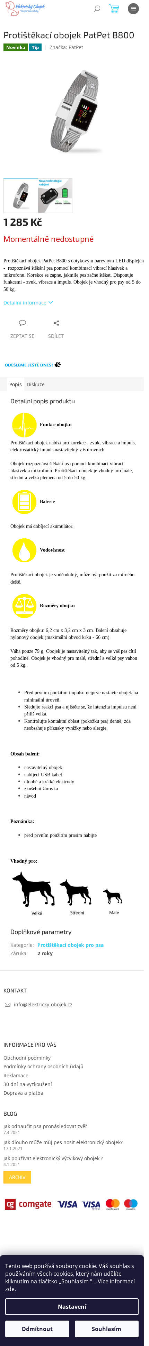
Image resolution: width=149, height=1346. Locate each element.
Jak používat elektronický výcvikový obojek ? (53, 1158)
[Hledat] (97, 9)
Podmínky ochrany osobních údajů (43, 1066)
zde (10, 1289)
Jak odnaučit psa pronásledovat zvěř (45, 1126)
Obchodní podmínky (27, 1057)
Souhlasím (106, 1329)
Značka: (66, 47)
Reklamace (15, 1075)
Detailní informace (24, 302)
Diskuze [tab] (36, 384)
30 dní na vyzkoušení (27, 1084)
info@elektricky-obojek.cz (43, 1004)
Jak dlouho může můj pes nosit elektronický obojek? (63, 1142)
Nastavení (72, 1307)
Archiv (17, 1177)
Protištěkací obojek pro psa (70, 945)
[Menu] (133, 9)
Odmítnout (37, 1329)
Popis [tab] (15, 384)
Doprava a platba (23, 1093)
